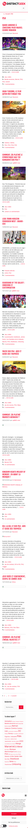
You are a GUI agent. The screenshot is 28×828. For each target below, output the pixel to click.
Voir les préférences (14, 822)
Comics (14, 728)
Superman (7, 761)
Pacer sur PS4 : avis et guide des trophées (11, 352)
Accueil (8, 13)
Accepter (14, 813)
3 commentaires (9, 569)
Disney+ (11, 733)
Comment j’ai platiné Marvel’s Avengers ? (11, 416)
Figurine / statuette (11, 736)
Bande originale (8, 726)
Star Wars (16, 627)
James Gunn (13, 739)
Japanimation (8, 741)
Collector (8, 728)
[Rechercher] (21, 707)
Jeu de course (8, 405)
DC (5, 686)
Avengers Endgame (19, 721)
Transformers (8, 764)
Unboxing (21, 341)
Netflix (15, 751)
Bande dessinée (19, 723)
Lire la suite (15, 72)
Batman (6, 627)
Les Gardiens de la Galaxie (14, 339)
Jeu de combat (9, 564)
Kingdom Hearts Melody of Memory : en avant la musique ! (13, 474)
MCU (14, 746)
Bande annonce (9, 79)
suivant (13, 696)
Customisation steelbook (12, 337)
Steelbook (14, 341)
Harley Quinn (7, 739)
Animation (8, 721)
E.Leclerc (16, 733)
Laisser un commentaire (11, 211)
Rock (19, 754)
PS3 (9, 145)
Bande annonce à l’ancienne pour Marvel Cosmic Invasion (12, 27)
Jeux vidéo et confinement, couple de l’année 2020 (13, 577)
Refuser (14, 818)
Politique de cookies (13, 826)
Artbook (13, 721)
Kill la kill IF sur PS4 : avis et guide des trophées (14, 527)
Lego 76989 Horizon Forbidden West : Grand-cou (13, 221)
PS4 (21, 79)
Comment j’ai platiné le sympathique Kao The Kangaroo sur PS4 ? (12, 157)
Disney (6, 733)
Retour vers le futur (14, 754)
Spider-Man (18, 756)
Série (11, 761)
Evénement (21, 733)
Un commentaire (9, 464)
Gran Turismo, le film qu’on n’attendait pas (11, 92)
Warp (19, 405)
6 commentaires (9, 630)
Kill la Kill (17, 564)
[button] (25, 795)
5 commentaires (9, 147)
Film (5, 145)
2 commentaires (9, 84)
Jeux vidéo (7, 77)
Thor (15, 761)
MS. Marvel (7, 749)
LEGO (6, 273)
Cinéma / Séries (9, 142)
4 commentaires (9, 344)
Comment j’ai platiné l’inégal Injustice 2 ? (11, 638)
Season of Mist (9, 756)
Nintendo (19, 751)
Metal (19, 746)
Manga (18, 743)
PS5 (3, 82)
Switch (8, 82)
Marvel (17, 79)
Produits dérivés (9, 270)
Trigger (4, 566)
